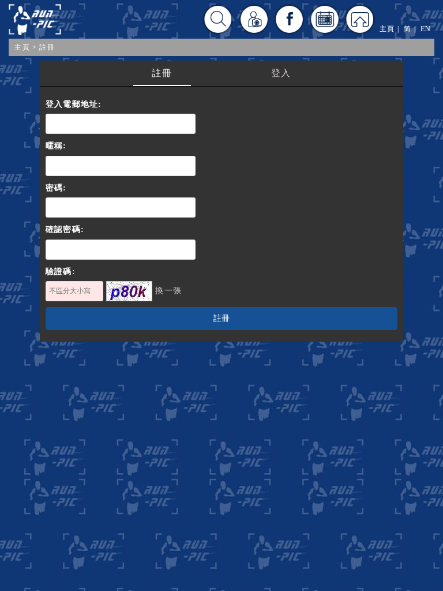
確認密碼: (65, 229)
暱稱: (56, 145)
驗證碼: (61, 271)
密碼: (56, 188)
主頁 (21, 47)
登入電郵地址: (74, 104)
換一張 (168, 290)
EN (426, 29)
